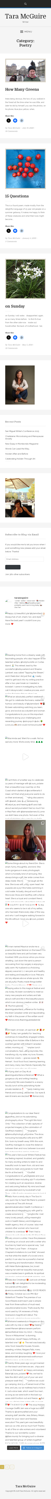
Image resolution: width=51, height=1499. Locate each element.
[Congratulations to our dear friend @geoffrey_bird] (25, 1132)
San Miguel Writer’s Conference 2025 (22, 431)
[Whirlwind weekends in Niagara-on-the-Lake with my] (25, 1340)
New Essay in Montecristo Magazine (21, 444)
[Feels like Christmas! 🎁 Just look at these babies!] (25, 1298)
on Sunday (15, 306)
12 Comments (11, 348)
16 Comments (11, 131)
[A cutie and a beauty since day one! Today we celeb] (25, 840)
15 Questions (17, 196)
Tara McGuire (25, 16)
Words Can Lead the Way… (17, 449)
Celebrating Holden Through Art (20, 459)
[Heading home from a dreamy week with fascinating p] (25, 673)
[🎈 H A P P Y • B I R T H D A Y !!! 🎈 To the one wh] (25, 923)
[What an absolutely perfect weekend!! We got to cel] (25, 715)
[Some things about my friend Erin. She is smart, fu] (25, 882)
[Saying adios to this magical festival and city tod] (25, 1007)
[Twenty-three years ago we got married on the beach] (25, 1381)
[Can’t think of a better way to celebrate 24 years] (25, 798)
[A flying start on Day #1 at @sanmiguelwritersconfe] (25, 1090)
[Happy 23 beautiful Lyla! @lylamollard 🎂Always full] (25, 632)
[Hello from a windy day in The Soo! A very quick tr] (25, 1215)
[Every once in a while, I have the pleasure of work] (25, 1256)
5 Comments (11, 241)
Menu (28, 31)
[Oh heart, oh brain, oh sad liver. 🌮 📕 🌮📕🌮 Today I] (25, 1048)
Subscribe (12, 567)
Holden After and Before (16, 454)
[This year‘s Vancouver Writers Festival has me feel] (25, 1173)
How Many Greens (22, 89)
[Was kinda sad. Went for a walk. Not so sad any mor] (25, 757)
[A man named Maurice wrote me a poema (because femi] (25, 965)
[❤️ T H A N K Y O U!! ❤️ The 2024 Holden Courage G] (25, 1423)
